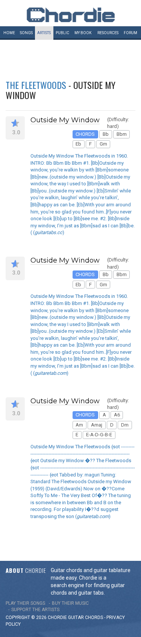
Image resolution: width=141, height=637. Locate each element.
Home (9, 33)
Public (62, 33)
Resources (107, 33)
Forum (130, 33)
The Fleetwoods (36, 85)
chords (94, 617)
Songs (26, 33)
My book (82, 33)
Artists (44, 33)
